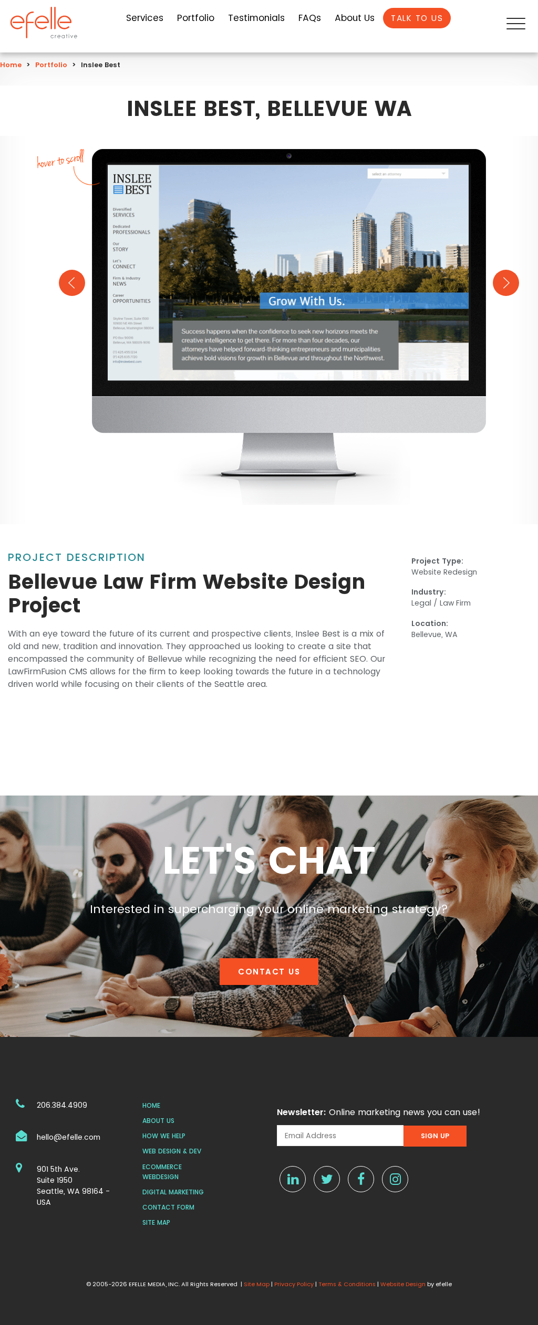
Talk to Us (417, 18)
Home (11, 65)
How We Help (163, 1135)
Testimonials (256, 18)
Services (144, 18)
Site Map (156, 1222)
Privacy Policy (294, 1284)
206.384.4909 (62, 1105)
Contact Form (168, 1207)
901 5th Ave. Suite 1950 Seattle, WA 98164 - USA (73, 1185)
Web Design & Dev (171, 1151)
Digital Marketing (173, 1192)
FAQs (309, 18)
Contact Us (269, 971)
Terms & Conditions (347, 1284)
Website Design (403, 1284)
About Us (355, 18)
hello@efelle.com (68, 1137)
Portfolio (195, 18)
